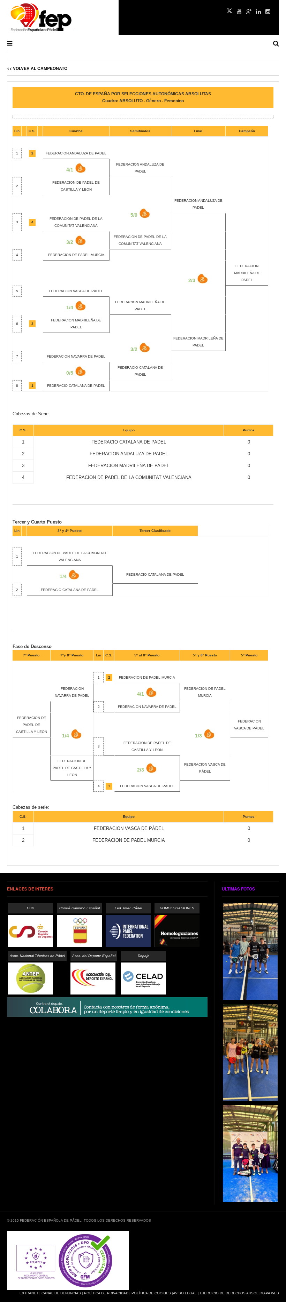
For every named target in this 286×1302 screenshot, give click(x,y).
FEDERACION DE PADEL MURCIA (76, 255)
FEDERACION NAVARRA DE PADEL (76, 356)
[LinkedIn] (258, 12)
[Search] (276, 43)
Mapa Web (270, 1293)
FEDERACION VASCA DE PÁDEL (76, 291)
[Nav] (9, 43)
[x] (229, 11)
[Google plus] (248, 12)
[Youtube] (239, 12)
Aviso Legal (185, 1293)
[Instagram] (267, 12)
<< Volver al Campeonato (37, 68)
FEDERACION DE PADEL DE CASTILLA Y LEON (72, 768)
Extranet (29, 1293)
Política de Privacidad (106, 1293)
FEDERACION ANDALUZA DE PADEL (76, 153)
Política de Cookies (151, 1293)
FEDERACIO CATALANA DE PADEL (76, 386)
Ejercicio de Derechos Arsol (229, 1293)
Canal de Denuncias (61, 1293)
